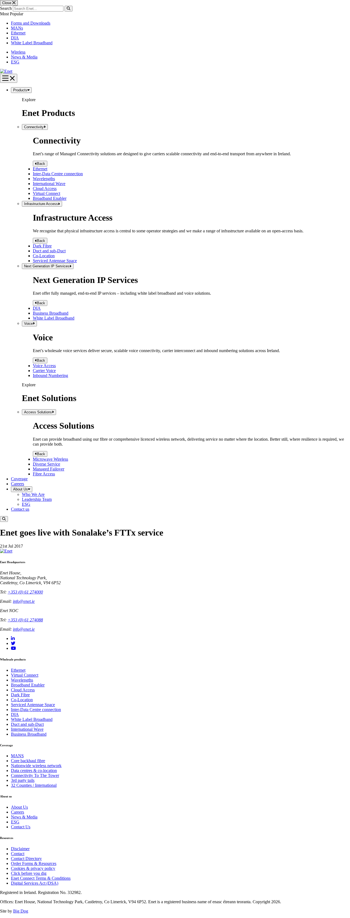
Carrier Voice (44, 370)
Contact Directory (26, 858)
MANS (17, 755)
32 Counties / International (34, 785)
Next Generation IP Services (46, 266)
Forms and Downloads (30, 23)
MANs (17, 28)
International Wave (49, 183)
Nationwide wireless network (36, 765)
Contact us (20, 509)
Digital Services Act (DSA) (34, 883)
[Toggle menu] (8, 78)
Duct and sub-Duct (49, 250)
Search (6, 8)
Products (20, 90)
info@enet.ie (24, 601)
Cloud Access (45, 188)
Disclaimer (20, 848)
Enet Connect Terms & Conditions (41, 878)
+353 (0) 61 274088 (25, 620)
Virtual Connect (46, 193)
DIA (15, 38)
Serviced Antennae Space (55, 260)
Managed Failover (48, 469)
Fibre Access (44, 474)
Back (41, 164)
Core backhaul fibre (28, 760)
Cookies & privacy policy (33, 868)
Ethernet (18, 33)
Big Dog (20, 911)
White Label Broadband (31, 42)
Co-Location (44, 255)
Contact (17, 853)
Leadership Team (37, 499)
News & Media (24, 57)
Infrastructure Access (41, 204)
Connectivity (34, 127)
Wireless (18, 52)
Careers (17, 483)
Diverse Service (46, 464)
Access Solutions (38, 412)
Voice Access (44, 365)
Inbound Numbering (50, 375)
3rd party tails (22, 780)
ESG (15, 62)
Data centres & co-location (34, 770)
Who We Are (33, 494)
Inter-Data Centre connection (58, 173)
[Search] (68, 8)
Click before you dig (28, 873)
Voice (28, 323)
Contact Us (20, 827)
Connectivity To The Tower (35, 775)
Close (7, 3)
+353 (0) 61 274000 (25, 592)
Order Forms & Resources (33, 863)
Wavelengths (44, 178)
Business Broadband (50, 313)
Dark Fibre (42, 246)
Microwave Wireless (50, 459)
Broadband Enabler (49, 198)
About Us (20, 489)
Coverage (19, 478)
